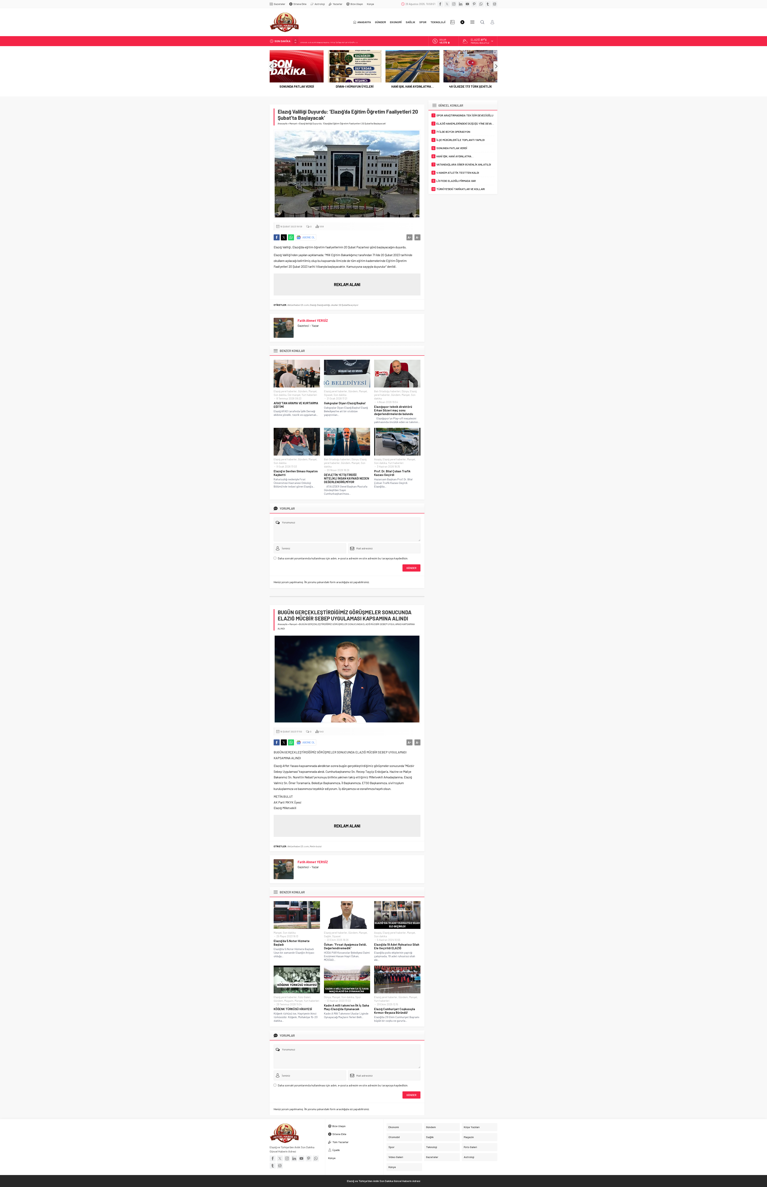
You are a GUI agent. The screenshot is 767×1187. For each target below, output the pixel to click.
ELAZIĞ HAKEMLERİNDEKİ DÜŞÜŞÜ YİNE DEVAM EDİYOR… (334, 41)
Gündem (302, 391)
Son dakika (280, 394)
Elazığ (313, 304)
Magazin (288, 1000)
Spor (358, 997)
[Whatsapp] (481, 4)
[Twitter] (447, 4)
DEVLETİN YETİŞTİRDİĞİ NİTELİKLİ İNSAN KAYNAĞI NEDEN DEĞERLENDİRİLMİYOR (346, 478)
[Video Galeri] (462, 22)
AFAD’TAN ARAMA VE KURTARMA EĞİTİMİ (296, 404)
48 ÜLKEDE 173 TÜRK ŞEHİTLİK (412, 86)
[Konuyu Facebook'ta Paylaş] (277, 237)
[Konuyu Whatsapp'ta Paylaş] (291, 237)
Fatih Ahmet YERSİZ (313, 320)
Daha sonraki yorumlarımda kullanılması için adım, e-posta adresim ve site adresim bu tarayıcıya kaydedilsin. (343, 558)
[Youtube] (467, 4)
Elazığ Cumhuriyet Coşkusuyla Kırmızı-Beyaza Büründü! (394, 1010)
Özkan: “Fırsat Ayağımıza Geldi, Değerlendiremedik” (345, 946)
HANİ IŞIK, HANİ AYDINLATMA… (354, 86)
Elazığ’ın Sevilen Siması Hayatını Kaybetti (296, 473)
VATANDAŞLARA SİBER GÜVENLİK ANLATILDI (470, 88)
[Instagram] (454, 4)
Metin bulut (316, 846)
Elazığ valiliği (323, 304)
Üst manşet (294, 394)
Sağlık (327, 936)
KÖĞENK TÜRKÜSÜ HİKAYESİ (293, 1009)
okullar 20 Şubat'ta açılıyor (345, 304)
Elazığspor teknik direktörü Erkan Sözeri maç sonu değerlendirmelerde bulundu (393, 410)
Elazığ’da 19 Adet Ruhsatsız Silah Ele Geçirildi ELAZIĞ (396, 946)
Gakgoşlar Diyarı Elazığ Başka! (345, 403)
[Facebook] (440, 4)
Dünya (405, 391)
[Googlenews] (494, 4)
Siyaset (328, 394)
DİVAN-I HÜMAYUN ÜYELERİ (297, 86)
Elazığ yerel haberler (285, 391)
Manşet (293, 123)
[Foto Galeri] (452, 22)
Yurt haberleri (309, 394)
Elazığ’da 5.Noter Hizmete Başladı (292, 942)
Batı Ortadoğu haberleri (387, 391)
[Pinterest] (474, 4)
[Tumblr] (488, 4)
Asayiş (378, 459)
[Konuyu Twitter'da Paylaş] (284, 237)
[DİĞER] (472, 22)
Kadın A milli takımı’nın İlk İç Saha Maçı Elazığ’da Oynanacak (346, 1007)
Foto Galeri (304, 997)
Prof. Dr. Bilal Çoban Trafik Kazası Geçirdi (392, 473)
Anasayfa (282, 123)
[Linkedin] (460, 4)
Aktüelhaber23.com (298, 304)
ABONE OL (308, 237)
